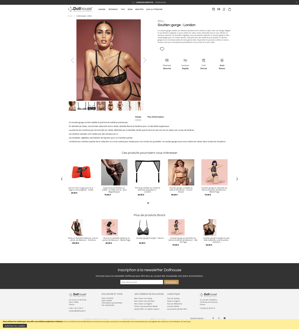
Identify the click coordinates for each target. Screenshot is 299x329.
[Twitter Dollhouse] (219, 318)
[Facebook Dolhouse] (213, 318)
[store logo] (80, 9)
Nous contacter (108, 298)
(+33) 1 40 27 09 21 (76, 308)
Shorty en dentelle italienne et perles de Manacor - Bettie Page (116, 239)
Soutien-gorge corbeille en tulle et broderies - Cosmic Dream (181, 190)
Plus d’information (156, 117)
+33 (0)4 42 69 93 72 (207, 308)
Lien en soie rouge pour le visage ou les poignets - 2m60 (81, 189)
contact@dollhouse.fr (77, 311)
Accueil (70, 16)
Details (138, 117)
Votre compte (107, 300)
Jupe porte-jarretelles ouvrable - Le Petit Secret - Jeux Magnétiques (114, 190)
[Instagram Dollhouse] (224, 318)
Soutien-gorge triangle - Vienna (150, 238)
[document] (150, 324)
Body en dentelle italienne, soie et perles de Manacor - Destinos (83, 239)
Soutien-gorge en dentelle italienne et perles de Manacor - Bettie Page (214, 190)
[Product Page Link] (81, 185)
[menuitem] (103, 9)
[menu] (130, 9)
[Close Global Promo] (296, 2)
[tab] (130, 9)
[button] (72, 60)
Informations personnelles (112, 303)
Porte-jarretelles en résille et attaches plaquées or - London (147, 190)
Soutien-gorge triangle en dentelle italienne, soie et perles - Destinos (216, 240)
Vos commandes (108, 305)
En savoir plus (186, 321)
